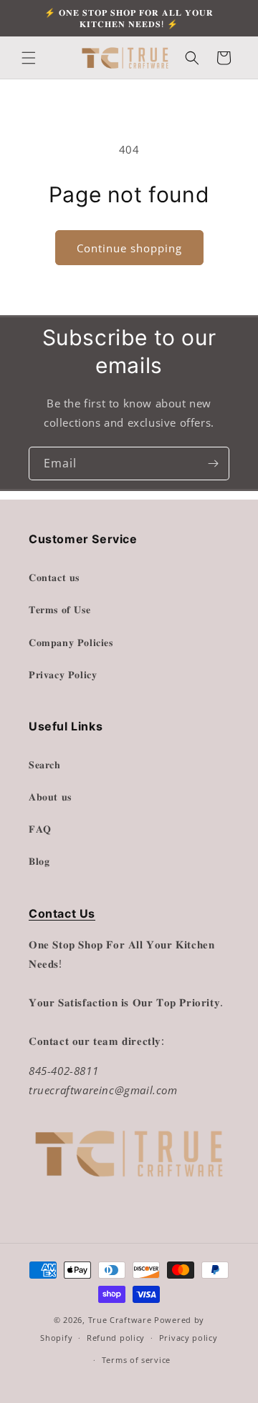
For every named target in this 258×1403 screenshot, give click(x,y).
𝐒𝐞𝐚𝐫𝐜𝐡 (45, 764)
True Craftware (120, 1319)
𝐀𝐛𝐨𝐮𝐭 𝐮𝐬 (50, 796)
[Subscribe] (213, 463)
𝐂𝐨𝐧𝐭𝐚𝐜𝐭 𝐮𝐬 (54, 577)
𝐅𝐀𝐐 (40, 829)
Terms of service (136, 1359)
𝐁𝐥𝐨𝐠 (39, 861)
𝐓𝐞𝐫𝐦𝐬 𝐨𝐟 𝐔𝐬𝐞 (59, 609)
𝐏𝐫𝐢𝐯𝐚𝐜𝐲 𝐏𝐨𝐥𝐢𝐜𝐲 (63, 674)
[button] (28, 58)
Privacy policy (188, 1337)
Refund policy (116, 1337)
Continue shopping (129, 248)
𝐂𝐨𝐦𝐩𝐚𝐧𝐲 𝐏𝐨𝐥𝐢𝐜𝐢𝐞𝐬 (71, 642)
